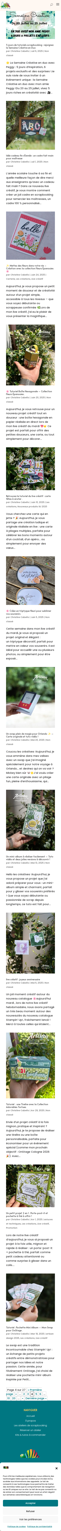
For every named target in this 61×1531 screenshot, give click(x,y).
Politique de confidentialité (39, 1526)
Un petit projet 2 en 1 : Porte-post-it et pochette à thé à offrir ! (27, 1214)
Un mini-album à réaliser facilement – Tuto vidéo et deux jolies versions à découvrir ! (29, 858)
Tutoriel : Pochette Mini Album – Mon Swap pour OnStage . (29, 1329)
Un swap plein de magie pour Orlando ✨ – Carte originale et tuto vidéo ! (29, 735)
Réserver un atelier (30, 1430)
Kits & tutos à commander (30, 1435)
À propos (30, 1420)
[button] (56, 1468)
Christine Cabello (20, 51)
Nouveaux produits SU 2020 (32, 506)
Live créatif (37, 278)
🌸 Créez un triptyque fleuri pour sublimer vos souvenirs (28, 612)
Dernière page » (36, 1398)
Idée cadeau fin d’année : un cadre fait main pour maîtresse (29, 157)
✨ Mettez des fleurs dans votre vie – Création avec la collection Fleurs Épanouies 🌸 (29, 268)
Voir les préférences (30, 1519)
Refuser (30, 1511)
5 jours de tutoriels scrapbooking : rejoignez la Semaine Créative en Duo (30, 46)
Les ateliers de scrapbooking (30, 1425)
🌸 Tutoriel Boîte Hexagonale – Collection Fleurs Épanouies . (29, 393)
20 (13, 1398)
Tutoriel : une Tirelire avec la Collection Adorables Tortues (27, 1105)
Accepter (30, 1503)
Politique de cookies (17, 1526)
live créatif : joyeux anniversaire (23, 979)
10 (8, 1398)
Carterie (10, 278)
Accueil (30, 1416)
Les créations (23, 278)
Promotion (11, 1227)
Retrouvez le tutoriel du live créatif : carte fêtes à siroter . (28, 497)
